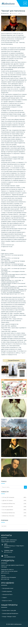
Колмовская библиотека (8, 503)
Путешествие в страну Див (9, 610)
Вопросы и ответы (7, 600)
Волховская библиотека (8, 512)
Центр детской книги (7, 506)
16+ (21, 13)
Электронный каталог (7, 588)
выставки (4, 526)
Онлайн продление (7, 591)
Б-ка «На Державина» (7, 509)
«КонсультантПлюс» (7, 594)
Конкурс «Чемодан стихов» (9, 616)
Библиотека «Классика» (8, 515)
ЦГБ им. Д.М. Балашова (8, 497)
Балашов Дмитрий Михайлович (10, 613)
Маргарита (14, 13)
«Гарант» (4, 597)
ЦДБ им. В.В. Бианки (7, 500)
